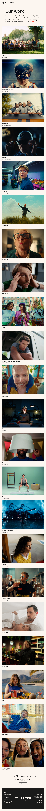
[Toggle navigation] (43, 3)
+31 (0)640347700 (38, 797)
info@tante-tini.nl (38, 796)
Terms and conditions (8, 803)
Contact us (21, 783)
